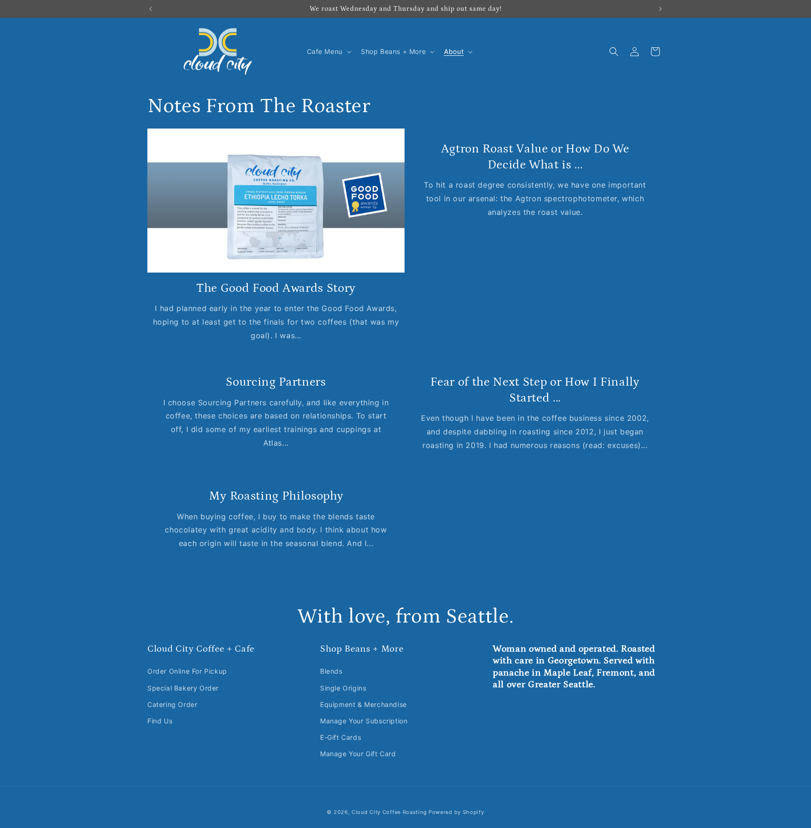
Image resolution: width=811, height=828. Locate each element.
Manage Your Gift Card (358, 754)
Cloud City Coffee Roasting (389, 812)
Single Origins (343, 688)
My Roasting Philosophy (276, 496)
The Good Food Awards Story (276, 288)
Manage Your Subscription (363, 721)
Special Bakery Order (183, 688)
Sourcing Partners (276, 382)
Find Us (159, 721)
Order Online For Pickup (187, 671)
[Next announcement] (660, 9)
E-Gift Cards (340, 737)
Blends (331, 671)
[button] (328, 51)
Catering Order (172, 704)
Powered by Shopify (456, 812)
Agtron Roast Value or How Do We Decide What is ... (535, 157)
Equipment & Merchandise (363, 704)
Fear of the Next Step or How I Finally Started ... (534, 390)
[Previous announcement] (150, 9)
